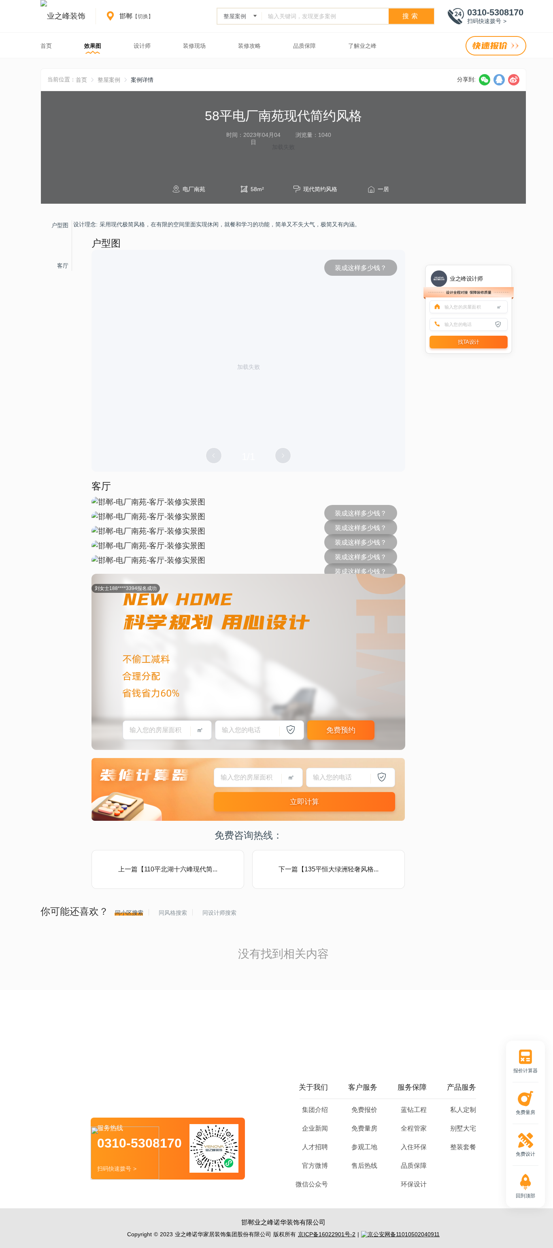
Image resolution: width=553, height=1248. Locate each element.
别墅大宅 (463, 1128)
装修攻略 (249, 46)
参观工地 (364, 1147)
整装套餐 (463, 1147)
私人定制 (463, 1109)
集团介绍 (315, 1109)
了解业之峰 (362, 46)
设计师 (142, 46)
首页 (46, 46)
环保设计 (414, 1184)
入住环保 (414, 1147)
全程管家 (414, 1128)
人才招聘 (315, 1147)
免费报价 (364, 1109)
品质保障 (304, 46)
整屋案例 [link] (109, 80)
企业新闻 (315, 1128)
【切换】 (142, 16)
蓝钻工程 (414, 1109)
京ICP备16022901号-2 (326, 1234)
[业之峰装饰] (62, 16)
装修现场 (194, 46)
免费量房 (364, 1128)
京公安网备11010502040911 (404, 1234)
